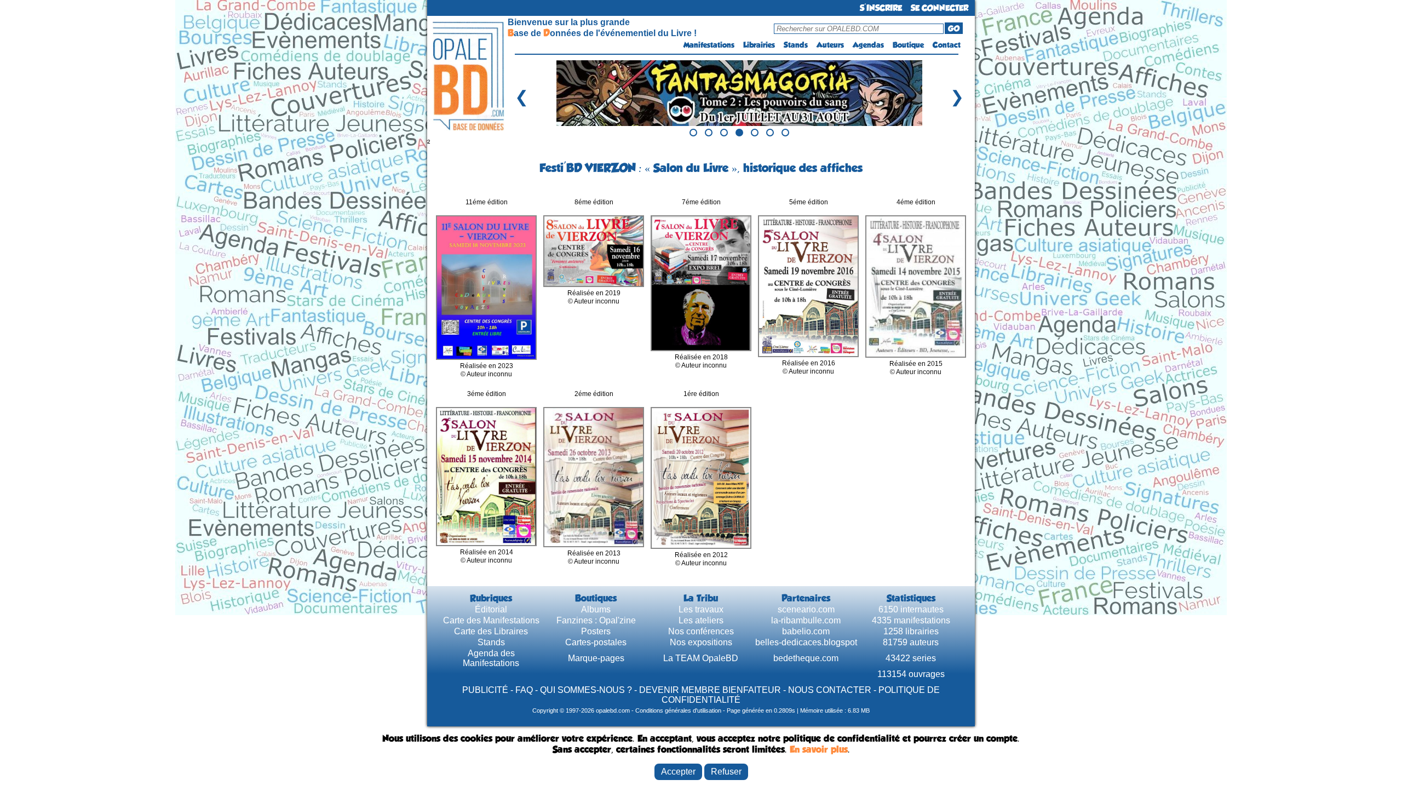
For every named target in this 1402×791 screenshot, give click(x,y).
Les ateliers (701, 620)
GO (953, 28)
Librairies (759, 45)
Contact (947, 45)
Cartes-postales (596, 642)
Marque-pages (596, 658)
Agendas (868, 45)
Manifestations (708, 45)
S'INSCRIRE (881, 8)
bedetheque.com (805, 658)
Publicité (485, 690)
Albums (596, 609)
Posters (596, 631)
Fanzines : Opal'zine (596, 620)
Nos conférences (701, 631)
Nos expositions (701, 642)
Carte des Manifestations (491, 620)
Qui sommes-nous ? (586, 690)
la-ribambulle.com (806, 620)
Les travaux (701, 609)
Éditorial (491, 609)
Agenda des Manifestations (491, 658)
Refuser (726, 771)
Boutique (908, 45)
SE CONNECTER (939, 8)
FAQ (524, 690)
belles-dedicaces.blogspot (806, 642)
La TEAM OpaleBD (700, 658)
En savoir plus (819, 749)
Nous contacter (829, 690)
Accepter (678, 771)
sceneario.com (806, 609)
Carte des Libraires (491, 631)
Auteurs (830, 45)
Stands (796, 45)
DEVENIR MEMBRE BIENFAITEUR (710, 690)
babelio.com (806, 631)
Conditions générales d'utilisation (678, 710)
